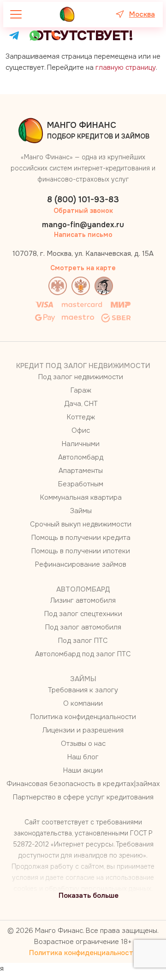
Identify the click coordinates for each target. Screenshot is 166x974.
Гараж (81, 390)
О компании (83, 703)
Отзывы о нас (83, 743)
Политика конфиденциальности (83, 716)
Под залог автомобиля (83, 627)
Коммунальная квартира (81, 497)
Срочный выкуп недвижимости (80, 524)
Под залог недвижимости (80, 376)
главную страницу (125, 67)
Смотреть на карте (83, 268)
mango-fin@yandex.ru (83, 225)
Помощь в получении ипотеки (80, 551)
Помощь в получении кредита (80, 537)
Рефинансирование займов (80, 564)
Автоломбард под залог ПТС (83, 654)
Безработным (80, 484)
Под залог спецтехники (83, 613)
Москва (142, 14)
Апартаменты (81, 470)
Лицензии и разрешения (83, 730)
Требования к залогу (83, 690)
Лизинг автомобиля (83, 600)
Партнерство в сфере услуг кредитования (83, 797)
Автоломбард (80, 457)
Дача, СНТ (81, 403)
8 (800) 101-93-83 (83, 199)
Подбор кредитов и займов (98, 130)
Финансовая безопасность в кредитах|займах (83, 783)
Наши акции (83, 770)
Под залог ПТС (83, 640)
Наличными (81, 443)
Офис (80, 430)
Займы (81, 510)
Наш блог (83, 757)
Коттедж (81, 417)
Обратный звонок (83, 210)
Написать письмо (83, 234)
